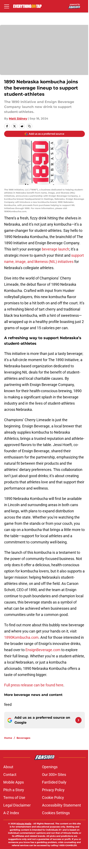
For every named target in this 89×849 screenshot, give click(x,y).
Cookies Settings (56, 813)
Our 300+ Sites (54, 774)
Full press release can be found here (33, 685)
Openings (50, 767)
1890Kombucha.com (21, 637)
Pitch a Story (13, 790)
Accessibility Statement (61, 805)
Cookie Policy (53, 797)
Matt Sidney (18, 118)
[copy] (29, 126)
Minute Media (23, 823)
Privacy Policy (53, 790)
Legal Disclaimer (17, 805)
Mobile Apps (13, 782)
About (8, 767)
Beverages (23, 737)
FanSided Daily (54, 782)
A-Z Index (11, 813)
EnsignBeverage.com (42, 650)
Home (8, 737)
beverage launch (55, 249)
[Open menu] (6, 6)
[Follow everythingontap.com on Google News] (78, 720)
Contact (9, 774)
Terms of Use (14, 797)
